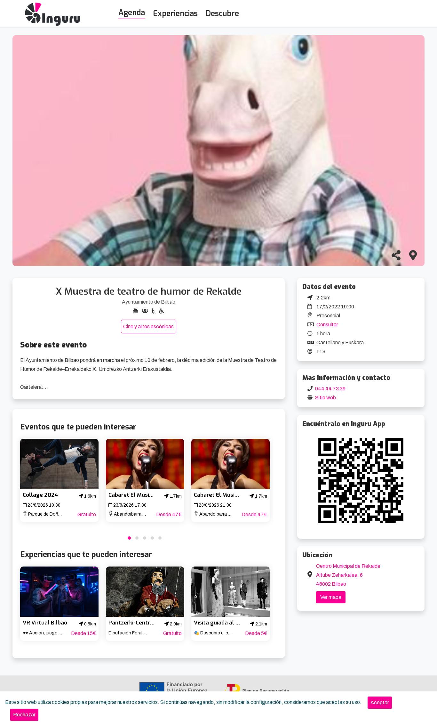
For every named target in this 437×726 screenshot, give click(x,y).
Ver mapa (330, 597)
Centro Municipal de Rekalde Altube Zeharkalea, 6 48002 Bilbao (348, 575)
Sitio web (325, 397)
